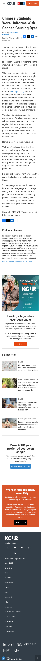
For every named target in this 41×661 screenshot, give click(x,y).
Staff (6, 592)
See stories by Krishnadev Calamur (17, 261)
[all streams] (38, 658)
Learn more (20, 344)
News (7, 573)
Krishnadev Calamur (10, 33)
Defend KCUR (20, 522)
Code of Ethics (10, 617)
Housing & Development (27, 419)
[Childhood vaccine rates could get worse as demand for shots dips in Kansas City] (9, 403)
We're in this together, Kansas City (20, 491)
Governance (9, 621)
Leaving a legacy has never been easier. (20, 318)
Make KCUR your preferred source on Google (20, 448)
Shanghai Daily (17, 91)
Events (7, 587)
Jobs (6, 602)
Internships (9, 607)
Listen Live (8, 568)
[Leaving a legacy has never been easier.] (20, 293)
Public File (8, 626)
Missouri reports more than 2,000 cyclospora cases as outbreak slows (28, 367)
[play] (3, 658)
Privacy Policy (9, 631)
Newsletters (9, 583)
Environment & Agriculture (28, 379)
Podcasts (8, 578)
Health (20, 362)
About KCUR (9, 563)
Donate (34, 3)
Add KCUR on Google (20, 466)
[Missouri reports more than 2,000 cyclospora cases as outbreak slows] (9, 366)
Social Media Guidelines (13, 612)
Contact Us (8, 597)
